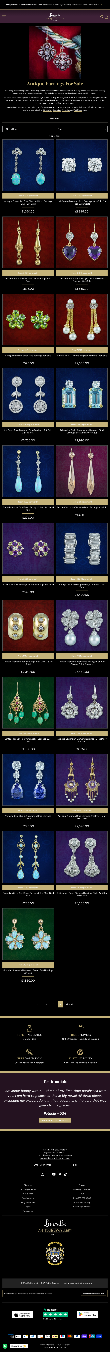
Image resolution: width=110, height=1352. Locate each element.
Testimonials (28, 1198)
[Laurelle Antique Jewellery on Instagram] (42, 1174)
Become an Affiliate (82, 1207)
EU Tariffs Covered (29, 1283)
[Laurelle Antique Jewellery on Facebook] (48, 1174)
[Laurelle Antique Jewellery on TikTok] (65, 1174)
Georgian (57, 110)
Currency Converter (82, 1189)
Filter (13, 128)
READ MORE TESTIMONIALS (55, 1120)
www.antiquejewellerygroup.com (54, 1158)
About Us (28, 1185)
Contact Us (28, 1211)
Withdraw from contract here (93, 1293)
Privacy (82, 1185)
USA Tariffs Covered (50, 1283)
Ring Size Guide (28, 1202)
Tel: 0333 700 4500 (82, 1198)
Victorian (66, 110)
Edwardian (47, 110)
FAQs (82, 1193)
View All (69, 1004)
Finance (28, 1207)
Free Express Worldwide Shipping (77, 1283)
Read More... (55, 118)
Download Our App (81, 1202)
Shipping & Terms (28, 1189)
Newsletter (28, 1193)
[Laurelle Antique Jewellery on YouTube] (54, 1174)
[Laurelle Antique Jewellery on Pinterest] (59, 1174)
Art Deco (78, 110)
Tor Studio (61, 1347)
